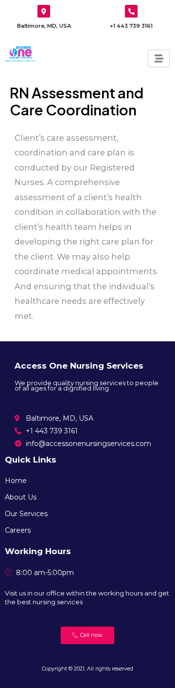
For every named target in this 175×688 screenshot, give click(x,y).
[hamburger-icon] (159, 58)
